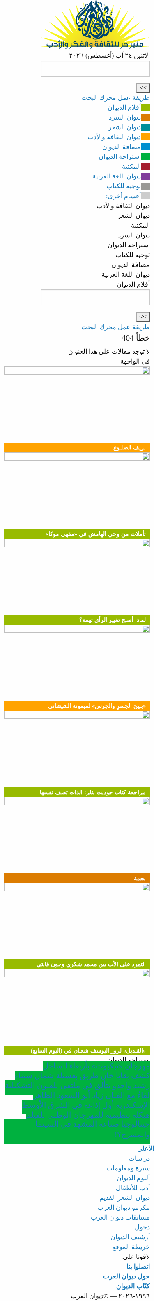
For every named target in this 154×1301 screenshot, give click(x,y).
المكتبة (131, 166)
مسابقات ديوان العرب (120, 1217)
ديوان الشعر (124, 127)
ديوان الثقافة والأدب (114, 136)
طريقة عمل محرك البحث (115, 97)
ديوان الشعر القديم (124, 1197)
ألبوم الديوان (133, 1178)
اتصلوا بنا (138, 1266)
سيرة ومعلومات (128, 1168)
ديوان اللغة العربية (116, 176)
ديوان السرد (125, 117)
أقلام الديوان (124, 107)
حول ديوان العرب (126, 1276)
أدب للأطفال (133, 1187)
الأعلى (145, 1148)
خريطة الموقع (131, 1246)
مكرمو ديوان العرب (123, 1207)
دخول (142, 1227)
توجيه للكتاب (123, 186)
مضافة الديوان (121, 146)
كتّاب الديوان (133, 1286)
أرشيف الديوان (130, 1236)
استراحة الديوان (120, 156)
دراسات (139, 1158)
